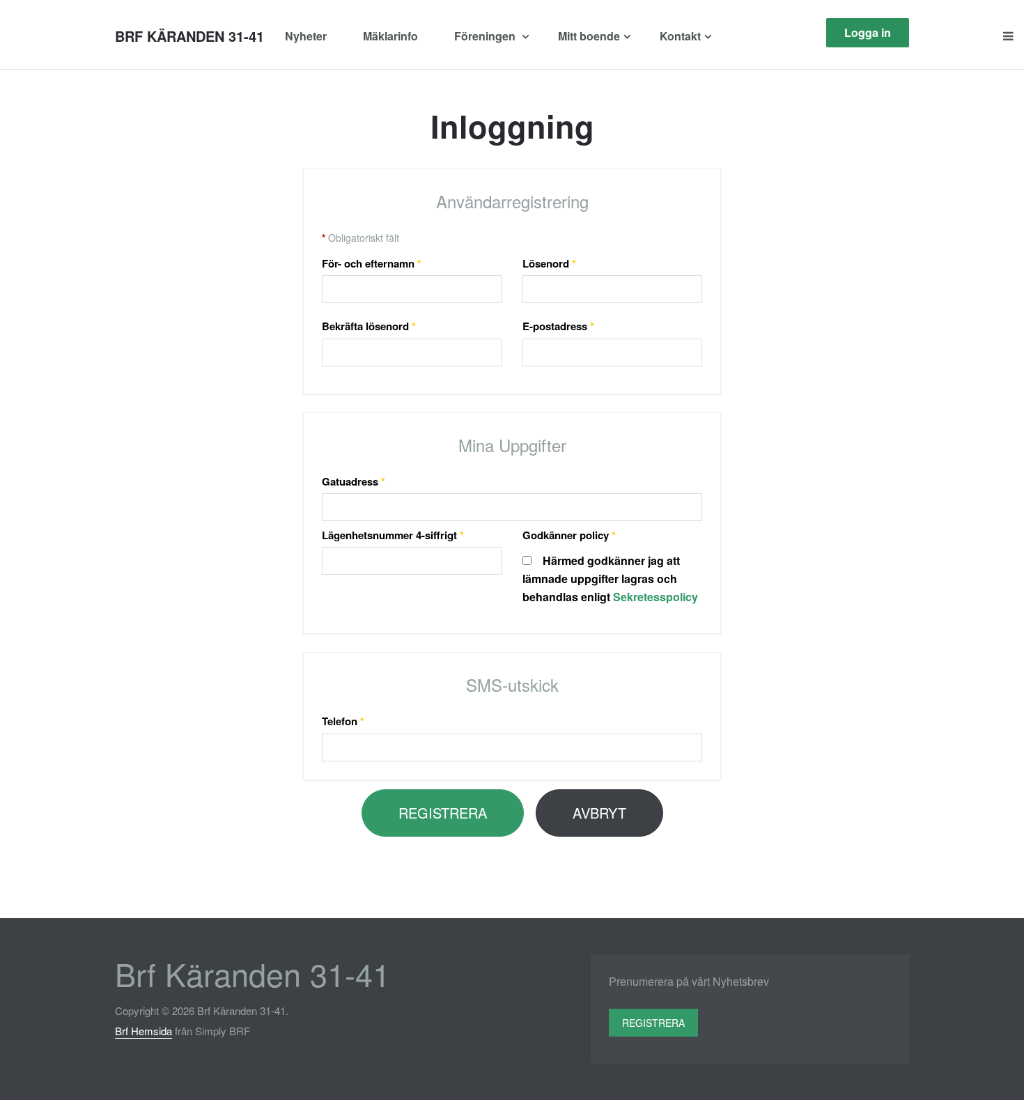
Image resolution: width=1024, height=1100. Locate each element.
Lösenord (549, 263)
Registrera (442, 813)
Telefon (343, 721)
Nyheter (306, 36)
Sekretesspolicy (655, 597)
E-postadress (558, 326)
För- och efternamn (371, 263)
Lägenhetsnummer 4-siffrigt (393, 535)
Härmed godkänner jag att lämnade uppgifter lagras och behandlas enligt (610, 578)
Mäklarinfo (390, 36)
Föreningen (486, 36)
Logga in (867, 32)
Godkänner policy (569, 535)
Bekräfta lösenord (369, 326)
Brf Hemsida (143, 1030)
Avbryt (599, 813)
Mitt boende (589, 36)
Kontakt (680, 36)
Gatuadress (353, 481)
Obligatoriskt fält (360, 238)
